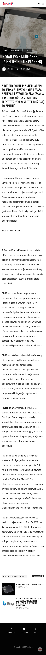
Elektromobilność (11, 50)
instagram (24, 632)
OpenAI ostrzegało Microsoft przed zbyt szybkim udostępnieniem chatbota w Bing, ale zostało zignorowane (29, 603)
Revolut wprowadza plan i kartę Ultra (29, 585)
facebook (11, 632)
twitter (36, 632)
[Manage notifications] (40, 649)
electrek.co (15, 230)
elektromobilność (10, 576)
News (28, 50)
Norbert (10, 69)
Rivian (23, 576)
